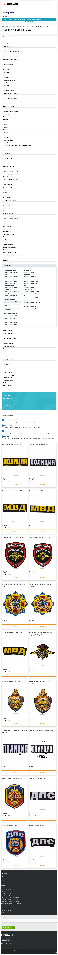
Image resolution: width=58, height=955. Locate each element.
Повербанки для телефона (9, 346)
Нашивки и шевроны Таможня (31, 300)
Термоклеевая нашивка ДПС (39, 825)
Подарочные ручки (7, 242)
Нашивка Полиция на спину (38, 444)
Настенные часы (7, 231)
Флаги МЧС (5, 119)
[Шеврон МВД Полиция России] (42, 555)
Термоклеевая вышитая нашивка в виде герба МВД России (41, 634)
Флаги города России (8, 140)
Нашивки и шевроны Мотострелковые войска (10, 312)
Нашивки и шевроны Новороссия (9, 319)
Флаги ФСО (5, 127)
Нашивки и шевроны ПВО (10, 324)
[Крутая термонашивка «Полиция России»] (42, 604)
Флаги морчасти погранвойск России (11, 56)
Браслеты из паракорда (8, 375)
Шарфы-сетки (6, 382)
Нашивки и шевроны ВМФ (11, 281)
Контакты (3, 885)
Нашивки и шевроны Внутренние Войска (9, 284)
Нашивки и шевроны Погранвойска (29, 269)
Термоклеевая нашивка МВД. (12, 491)
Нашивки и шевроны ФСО (30, 311)
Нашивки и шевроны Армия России (11, 273)
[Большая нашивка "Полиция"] (15, 462)
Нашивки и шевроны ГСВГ (11, 295)
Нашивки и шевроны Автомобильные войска (10, 269)
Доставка (3, 880)
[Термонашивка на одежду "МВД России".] (42, 701)
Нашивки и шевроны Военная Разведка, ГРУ (11, 288)
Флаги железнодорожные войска (10, 111)
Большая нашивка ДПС (37, 779)
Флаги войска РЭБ (7, 103)
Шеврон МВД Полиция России (39, 537)
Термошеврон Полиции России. (13, 537)
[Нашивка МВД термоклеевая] (15, 651)
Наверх (55, 952)
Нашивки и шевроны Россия (31, 281)
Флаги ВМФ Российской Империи (11, 49)
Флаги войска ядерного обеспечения (11, 109)
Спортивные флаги (7, 184)
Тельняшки (5, 223)
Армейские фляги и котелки (9, 252)
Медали (5, 192)
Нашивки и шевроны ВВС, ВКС (12, 276)
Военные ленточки (7, 330)
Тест (5, 925)
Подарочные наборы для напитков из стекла (13, 255)
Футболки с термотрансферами (10, 218)
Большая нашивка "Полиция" (12, 444)
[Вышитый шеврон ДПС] (15, 843)
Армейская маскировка (8, 367)
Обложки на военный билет (9, 341)
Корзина (5, 15)
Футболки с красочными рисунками (11, 216)
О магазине (4, 882)
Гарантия (3, 884)
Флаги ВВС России (7, 69)
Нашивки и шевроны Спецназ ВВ (31, 294)
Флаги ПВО (5, 101)
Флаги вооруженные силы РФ (10, 114)
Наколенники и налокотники (9, 372)
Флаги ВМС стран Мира (8, 176)
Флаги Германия (7, 163)
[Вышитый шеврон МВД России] (15, 700)
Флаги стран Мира (7, 156)
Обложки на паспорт (8, 343)
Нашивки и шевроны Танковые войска (32, 303)
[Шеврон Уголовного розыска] (15, 796)
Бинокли (5, 356)
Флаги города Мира (7, 158)
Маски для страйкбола (8, 213)
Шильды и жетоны (7, 197)
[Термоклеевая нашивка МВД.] (15, 509)
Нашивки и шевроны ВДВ (10, 279)
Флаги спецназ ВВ (7, 77)
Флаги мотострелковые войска (10, 98)
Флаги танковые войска (8, 90)
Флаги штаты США (7, 161)
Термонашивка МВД (36, 491)
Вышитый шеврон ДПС (10, 825)
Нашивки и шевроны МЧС (10, 316)
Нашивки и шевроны (8, 265)
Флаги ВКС (5, 75)
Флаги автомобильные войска (10, 93)
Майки (4, 221)
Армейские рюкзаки (7, 385)
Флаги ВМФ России (7, 43)
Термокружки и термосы (8, 257)
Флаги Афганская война (8, 135)
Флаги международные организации (11, 174)
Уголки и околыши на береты (9, 200)
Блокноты (5, 239)
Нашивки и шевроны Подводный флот (29, 273)
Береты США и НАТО (8, 205)
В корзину (15, 484)
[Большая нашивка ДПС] (42, 796)
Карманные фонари (7, 348)
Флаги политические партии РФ (10, 179)
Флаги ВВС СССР (7, 72)
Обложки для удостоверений (9, 338)
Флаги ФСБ (5, 124)
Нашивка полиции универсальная (41, 730)
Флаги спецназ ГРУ (7, 67)
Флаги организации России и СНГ (11, 171)
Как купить (3, 878)
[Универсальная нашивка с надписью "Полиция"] (15, 750)
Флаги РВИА (6, 85)
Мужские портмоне (7, 335)
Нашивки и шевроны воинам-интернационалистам (11, 292)
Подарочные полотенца (8, 234)
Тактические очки (7, 369)
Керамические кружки (8, 244)
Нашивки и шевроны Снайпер (31, 291)
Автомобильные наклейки (9, 333)
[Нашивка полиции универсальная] (42, 748)
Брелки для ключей (7, 263)
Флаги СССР (6, 129)
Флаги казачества (7, 150)
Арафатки (5, 210)
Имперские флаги (7, 153)
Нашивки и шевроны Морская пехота (11, 304)
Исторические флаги (8, 189)
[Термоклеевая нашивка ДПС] (42, 843)
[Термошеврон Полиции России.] (15, 555)
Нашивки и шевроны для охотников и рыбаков (10, 298)
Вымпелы (5, 236)
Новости (3, 876)
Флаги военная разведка (8, 64)
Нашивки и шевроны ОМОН (11, 322)
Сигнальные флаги (7, 182)
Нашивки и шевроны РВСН (31, 279)
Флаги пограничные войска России (11, 51)
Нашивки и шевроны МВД (10, 301)
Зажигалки (5, 260)
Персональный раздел (6, 943)
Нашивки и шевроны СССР (31, 297)
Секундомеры (6, 364)
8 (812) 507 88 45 (8, 12)
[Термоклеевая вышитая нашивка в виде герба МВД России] (42, 652)
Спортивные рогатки (8, 362)
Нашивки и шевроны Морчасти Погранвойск (12, 308)
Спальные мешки (7, 354)
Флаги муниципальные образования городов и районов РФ (17, 145)
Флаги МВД (5, 122)
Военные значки (7, 195)
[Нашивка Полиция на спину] (42, 462)
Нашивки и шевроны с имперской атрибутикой (30, 288)
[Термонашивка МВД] (42, 508)
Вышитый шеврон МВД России (12, 681)
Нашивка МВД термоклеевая (12, 633)
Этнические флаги (7, 187)
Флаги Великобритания (8, 166)
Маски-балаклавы (7, 208)
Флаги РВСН (6, 82)
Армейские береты (7, 202)
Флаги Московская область (9, 148)
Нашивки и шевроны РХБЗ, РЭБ (31, 284)
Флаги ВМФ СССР (7, 46)
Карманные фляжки (7, 249)
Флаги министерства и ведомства (11, 116)
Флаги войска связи (7, 95)
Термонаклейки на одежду (9, 328)
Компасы (5, 351)
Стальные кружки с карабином (10, 247)
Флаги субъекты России (8, 142)
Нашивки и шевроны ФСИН (31, 308)
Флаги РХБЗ (6, 88)
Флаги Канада (6, 169)
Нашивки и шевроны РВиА (31, 276)
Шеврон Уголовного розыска (12, 779)
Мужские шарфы (7, 226)
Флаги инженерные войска (9, 106)
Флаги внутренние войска (9, 80)
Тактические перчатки (8, 380)
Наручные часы (6, 229)
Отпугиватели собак (7, 359)
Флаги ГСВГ (6, 132)
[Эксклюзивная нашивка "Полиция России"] (15, 604)
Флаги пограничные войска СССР (11, 54)
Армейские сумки (7, 388)
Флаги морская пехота (8, 62)
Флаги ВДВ (5, 41)
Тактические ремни (7, 377)
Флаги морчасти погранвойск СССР (11, 59)
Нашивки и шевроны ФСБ (30, 306)
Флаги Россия (6, 137)
